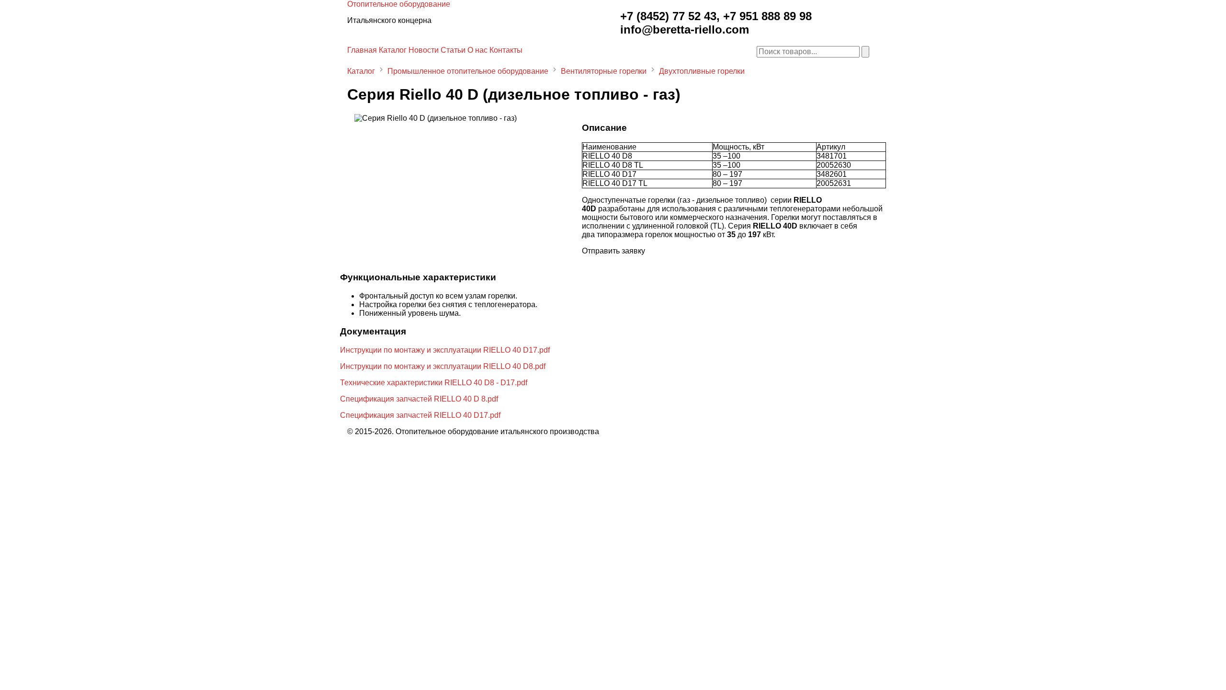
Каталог (393, 50)
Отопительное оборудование (398, 4)
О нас (477, 50)
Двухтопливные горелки (702, 71)
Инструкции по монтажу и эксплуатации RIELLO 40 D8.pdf (442, 366)
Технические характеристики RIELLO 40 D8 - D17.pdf (433, 383)
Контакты (505, 50)
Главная (362, 50)
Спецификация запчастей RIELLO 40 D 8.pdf (419, 399)
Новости (424, 50)
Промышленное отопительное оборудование (467, 71)
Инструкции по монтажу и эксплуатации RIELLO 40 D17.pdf (445, 350)
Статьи (453, 50)
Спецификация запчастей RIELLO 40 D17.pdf (420, 415)
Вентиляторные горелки (604, 71)
